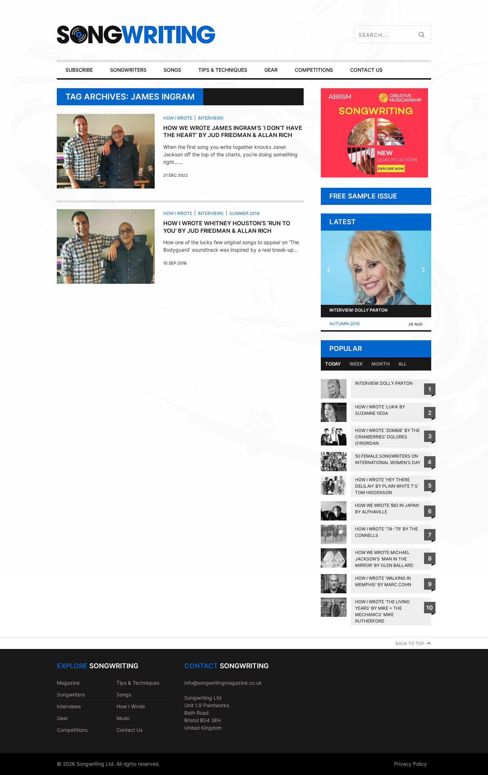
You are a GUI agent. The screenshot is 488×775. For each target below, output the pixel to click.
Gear (62, 718)
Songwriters (71, 694)
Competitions (72, 730)
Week (356, 364)
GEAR (271, 70)
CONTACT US (366, 70)
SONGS (172, 70)
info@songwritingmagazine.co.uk (223, 683)
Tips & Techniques (137, 683)
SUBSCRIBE (79, 70)
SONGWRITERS (128, 70)
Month (381, 364)
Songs (123, 694)
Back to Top (409, 643)
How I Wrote (177, 118)
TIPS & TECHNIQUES (222, 70)
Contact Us (129, 730)
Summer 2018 (244, 213)
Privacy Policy (410, 764)
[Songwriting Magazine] (178, 34)
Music (123, 718)
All (402, 364)
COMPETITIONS (314, 70)
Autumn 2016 (344, 323)
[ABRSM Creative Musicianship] (374, 175)
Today (333, 364)
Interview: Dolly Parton (358, 310)
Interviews (211, 118)
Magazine (68, 683)
